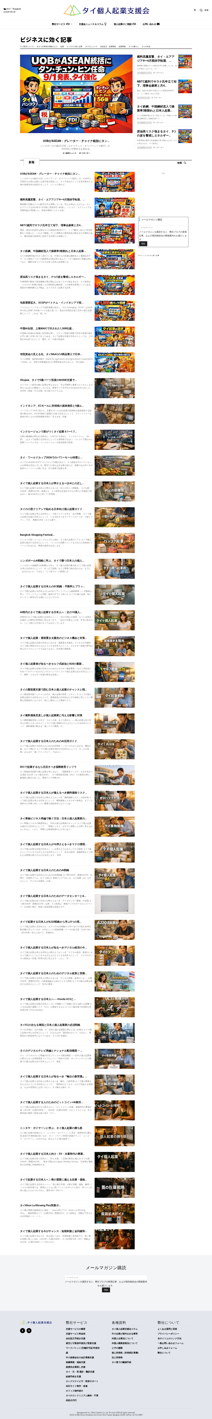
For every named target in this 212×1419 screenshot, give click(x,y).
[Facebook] (22, 1330)
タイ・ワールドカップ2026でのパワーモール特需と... (51, 457)
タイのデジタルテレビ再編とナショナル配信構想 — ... (51, 1050)
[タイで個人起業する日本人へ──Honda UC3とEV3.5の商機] (115, 1007)
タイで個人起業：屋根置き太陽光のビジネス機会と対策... (53, 637)
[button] (203, 10)
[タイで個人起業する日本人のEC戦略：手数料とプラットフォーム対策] (115, 595)
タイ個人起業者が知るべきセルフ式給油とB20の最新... (52, 663)
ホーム (140, 255)
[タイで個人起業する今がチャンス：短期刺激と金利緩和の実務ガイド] (115, 1239)
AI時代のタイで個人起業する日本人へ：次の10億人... (51, 612)
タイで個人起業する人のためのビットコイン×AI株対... (51, 1102)
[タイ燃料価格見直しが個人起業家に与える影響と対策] (115, 723)
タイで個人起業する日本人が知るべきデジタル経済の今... (53, 947)
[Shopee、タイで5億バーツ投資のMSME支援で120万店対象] (115, 388)
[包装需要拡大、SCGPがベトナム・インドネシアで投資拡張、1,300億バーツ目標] (115, 311)
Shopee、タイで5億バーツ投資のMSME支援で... (48, 379)
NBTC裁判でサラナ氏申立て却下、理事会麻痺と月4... (51, 225)
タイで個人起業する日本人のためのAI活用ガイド (48, 741)
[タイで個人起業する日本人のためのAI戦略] (115, 878)
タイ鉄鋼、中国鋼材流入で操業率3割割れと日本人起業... (53, 251)
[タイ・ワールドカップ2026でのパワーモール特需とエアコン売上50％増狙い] (115, 466)
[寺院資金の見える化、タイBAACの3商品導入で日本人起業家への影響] (115, 362)
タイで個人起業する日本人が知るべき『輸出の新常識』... (53, 1076)
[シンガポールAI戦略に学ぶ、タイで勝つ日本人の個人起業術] (115, 569)
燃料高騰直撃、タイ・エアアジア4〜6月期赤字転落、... (52, 199)
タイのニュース (144, 98)
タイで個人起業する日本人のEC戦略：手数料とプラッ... (52, 586)
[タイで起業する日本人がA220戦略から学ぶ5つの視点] (115, 930)
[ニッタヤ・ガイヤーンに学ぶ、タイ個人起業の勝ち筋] (115, 1136)
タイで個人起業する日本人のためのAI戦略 (44, 870)
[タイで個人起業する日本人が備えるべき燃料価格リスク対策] (115, 801)
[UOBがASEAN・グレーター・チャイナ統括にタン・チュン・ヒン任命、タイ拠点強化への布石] (76, 94)
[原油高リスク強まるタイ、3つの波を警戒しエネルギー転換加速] (185, 136)
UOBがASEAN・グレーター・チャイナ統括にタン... (76, 141)
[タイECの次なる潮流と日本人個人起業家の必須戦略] (115, 1033)
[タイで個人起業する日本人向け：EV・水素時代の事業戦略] (115, 1162)
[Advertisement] (163, 196)
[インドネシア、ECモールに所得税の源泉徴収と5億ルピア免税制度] (115, 414)
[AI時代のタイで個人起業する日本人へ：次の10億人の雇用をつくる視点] (115, 620)
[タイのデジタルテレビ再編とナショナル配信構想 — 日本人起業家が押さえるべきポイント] (115, 1059)
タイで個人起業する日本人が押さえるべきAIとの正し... (52, 483)
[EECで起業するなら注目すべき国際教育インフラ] (115, 775)
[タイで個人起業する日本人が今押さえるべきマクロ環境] (115, 852)
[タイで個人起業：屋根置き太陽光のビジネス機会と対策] (115, 646)
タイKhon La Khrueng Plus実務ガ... (40, 1205)
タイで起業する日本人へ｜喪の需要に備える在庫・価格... (53, 1179)
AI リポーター (84, 153)
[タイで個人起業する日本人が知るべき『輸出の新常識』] (115, 1085)
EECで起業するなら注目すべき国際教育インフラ (48, 766)
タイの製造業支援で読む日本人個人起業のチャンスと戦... (53, 689)
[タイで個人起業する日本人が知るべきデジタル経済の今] (115, 956)
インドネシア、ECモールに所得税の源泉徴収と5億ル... (52, 405)
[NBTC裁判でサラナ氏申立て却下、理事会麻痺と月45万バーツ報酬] (185, 86)
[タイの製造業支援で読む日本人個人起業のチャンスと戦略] (115, 698)
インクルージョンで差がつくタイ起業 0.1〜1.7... (48, 431)
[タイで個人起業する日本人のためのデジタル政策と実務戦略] (115, 981)
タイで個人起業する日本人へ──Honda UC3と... (48, 999)
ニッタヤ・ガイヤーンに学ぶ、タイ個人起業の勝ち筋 (51, 1127)
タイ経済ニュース (69, 153)
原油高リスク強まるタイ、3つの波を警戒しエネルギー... (53, 276)
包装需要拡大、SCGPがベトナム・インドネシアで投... (52, 302)
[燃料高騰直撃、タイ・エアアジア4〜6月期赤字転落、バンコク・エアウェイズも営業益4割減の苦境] (185, 61)
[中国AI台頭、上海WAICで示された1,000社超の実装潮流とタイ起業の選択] (115, 337)
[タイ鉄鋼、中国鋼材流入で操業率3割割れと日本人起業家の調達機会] (185, 111)
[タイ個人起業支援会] (106, 10)
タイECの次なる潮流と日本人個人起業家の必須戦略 (50, 1024)
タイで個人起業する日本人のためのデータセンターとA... (53, 895)
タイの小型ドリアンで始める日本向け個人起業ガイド (51, 509)
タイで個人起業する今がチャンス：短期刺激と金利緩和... (53, 1231)
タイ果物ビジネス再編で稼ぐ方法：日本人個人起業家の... (53, 818)
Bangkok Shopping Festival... (37, 534)
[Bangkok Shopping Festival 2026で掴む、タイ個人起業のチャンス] (115, 543)
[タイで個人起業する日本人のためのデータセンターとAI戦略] (115, 904)
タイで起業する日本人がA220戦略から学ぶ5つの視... (51, 921)
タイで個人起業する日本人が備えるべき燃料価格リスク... (53, 792)
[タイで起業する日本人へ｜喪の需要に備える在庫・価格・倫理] (115, 1188)
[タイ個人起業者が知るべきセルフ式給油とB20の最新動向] (115, 672)
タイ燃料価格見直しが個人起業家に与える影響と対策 (51, 715)
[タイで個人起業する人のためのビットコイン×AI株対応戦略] (115, 1110)
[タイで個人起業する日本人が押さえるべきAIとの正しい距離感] (115, 491)
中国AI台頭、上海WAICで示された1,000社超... (47, 328)
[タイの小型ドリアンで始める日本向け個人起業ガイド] (115, 517)
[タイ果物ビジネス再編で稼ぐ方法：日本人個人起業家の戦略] (115, 827)
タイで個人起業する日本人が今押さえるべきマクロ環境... (53, 844)
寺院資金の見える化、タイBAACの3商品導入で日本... (51, 354)
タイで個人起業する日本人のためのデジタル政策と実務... (53, 973)
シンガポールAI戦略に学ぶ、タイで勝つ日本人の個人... (52, 560)
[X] (195, 10)
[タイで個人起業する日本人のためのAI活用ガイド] (115, 749)
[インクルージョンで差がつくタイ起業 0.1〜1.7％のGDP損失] (115, 440)
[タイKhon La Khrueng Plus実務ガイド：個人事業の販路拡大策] (115, 1214)
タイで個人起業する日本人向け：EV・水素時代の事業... (52, 1153)
